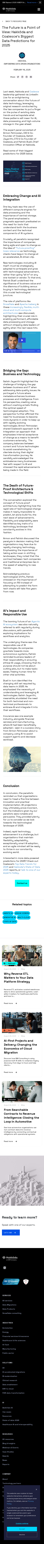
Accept (22, 1529)
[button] (18, 77)
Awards (5, 1456)
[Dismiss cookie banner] (36, 1489)
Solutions (7, 1363)
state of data (9, 921)
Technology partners (11, 1483)
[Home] (9, 9)
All (3, 1368)
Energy (5, 1332)
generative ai (9, 917)
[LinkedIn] (4, 1268)
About (5, 1479)
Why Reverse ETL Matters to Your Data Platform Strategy (18, 977)
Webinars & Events (10, 1447)
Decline (22, 1535)
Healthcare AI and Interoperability (17, 1424)
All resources (8, 1439)
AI (3, 1403)
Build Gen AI (7, 1408)
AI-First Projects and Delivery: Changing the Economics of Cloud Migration (20, 1046)
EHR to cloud (7, 1389)
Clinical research (9, 1380)
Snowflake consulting (11, 1313)
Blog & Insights (8, 1443)
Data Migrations (9, 1305)
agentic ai (8, 913)
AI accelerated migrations (13, 1372)
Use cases (6, 1412)
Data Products (8, 1309)
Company (6, 1474)
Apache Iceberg (22, 913)
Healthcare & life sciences (13, 1340)
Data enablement (9, 1384)
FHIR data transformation (13, 1393)
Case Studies (8, 1452)
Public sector (8, 1353)
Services (6, 1295)
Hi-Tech (5, 1345)
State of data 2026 (10, 1420)
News (4, 1460)
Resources (6, 1416)
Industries (7, 1323)
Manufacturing (9, 1349)
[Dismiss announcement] (40, 2)
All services (7, 1300)
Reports (5, 1464)
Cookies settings (22, 1523)
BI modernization (9, 1376)
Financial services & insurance (15, 1336)
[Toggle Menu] (39, 9)
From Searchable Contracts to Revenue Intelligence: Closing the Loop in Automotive (21, 1115)
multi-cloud (24, 917)
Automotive (7, 1328)
